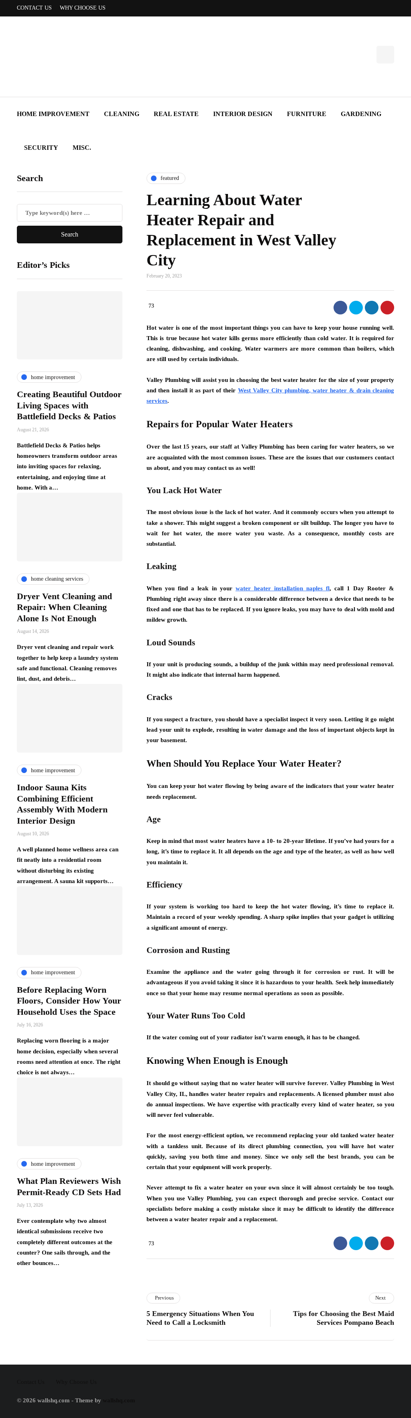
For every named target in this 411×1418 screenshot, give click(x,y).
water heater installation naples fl (283, 588)
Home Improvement (53, 113)
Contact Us (34, 8)
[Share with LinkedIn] (371, 307)
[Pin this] (387, 307)
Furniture (306, 113)
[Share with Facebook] (340, 307)
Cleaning (121, 113)
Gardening (361, 113)
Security (41, 147)
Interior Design (243, 113)
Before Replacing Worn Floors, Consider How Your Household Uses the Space (69, 1001)
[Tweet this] (356, 307)
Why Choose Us (83, 8)
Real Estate (176, 113)
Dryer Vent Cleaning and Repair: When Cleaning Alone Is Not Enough (64, 607)
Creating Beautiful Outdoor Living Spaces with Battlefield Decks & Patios (69, 405)
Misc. (82, 147)
